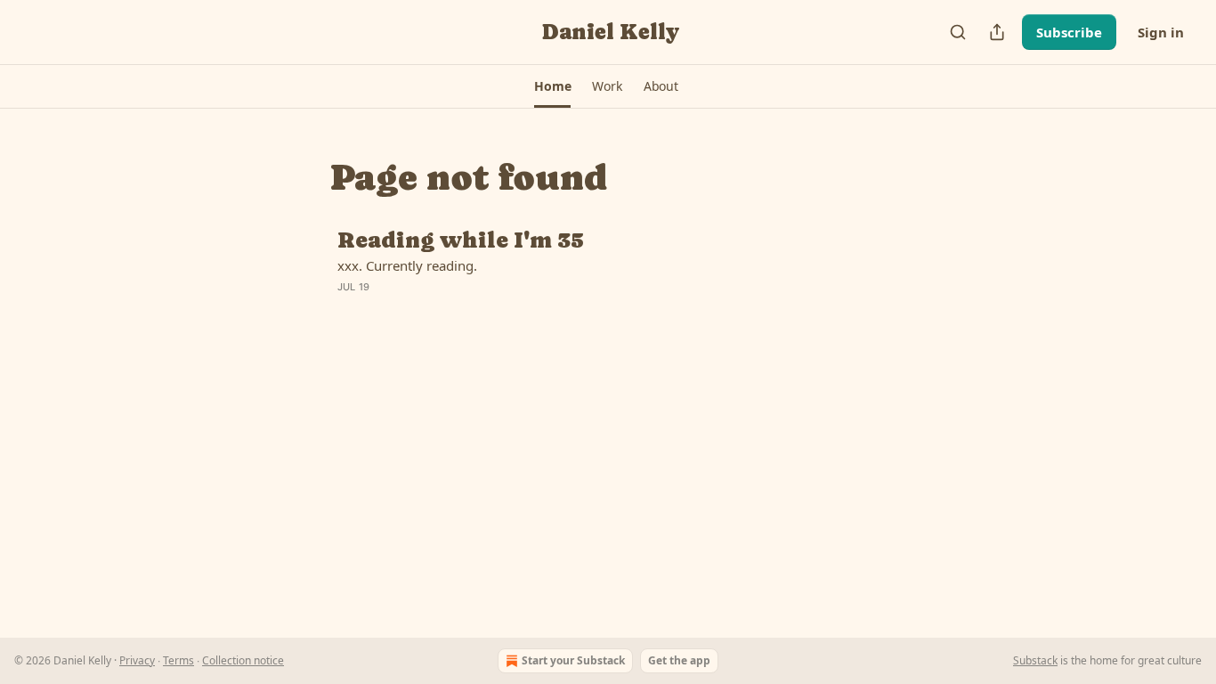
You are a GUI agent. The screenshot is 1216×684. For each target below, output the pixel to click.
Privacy (137, 660)
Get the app (679, 660)
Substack (1035, 660)
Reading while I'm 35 (460, 240)
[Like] (349, 310)
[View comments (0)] (467, 310)
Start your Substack (573, 660)
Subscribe (1069, 32)
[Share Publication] (997, 32)
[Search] (958, 32)
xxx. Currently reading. (407, 265)
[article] (608, 274)
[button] (552, 86)
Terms (178, 660)
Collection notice (243, 660)
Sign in (1161, 32)
